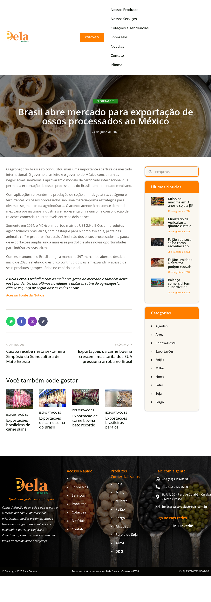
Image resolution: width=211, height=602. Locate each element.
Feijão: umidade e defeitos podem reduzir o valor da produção (180, 266)
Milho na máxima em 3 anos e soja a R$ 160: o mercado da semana (180, 205)
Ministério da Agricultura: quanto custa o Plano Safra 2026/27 (179, 225)
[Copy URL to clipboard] (43, 321)
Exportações (105, 100)
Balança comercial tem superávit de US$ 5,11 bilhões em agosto (180, 286)
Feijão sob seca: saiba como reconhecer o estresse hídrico (180, 244)
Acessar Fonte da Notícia (25, 295)
